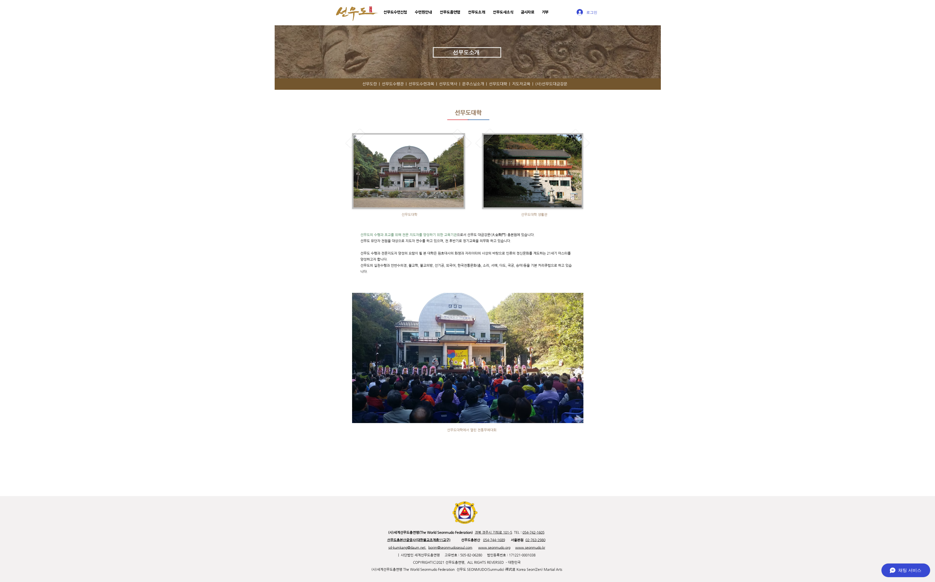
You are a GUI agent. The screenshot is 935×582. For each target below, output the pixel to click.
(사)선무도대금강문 (551, 84)
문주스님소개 (474, 84)
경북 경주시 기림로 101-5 (493, 532)
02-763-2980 (535, 540)
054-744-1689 (494, 540)
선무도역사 (449, 84)
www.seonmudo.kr (530, 547)
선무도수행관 (393, 84)
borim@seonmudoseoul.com (450, 547)
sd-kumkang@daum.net (407, 547)
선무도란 (370, 84)
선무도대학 (499, 84)
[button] (395, 12)
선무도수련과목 (421, 84)
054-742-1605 (533, 532)
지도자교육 (522, 84)
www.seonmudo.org (494, 547)
